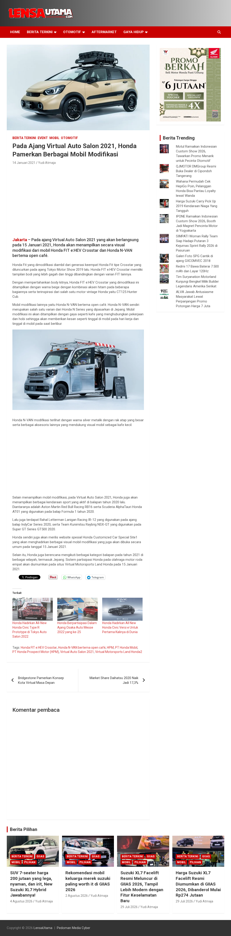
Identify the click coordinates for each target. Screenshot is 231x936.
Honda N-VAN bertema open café (82, 647)
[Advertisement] (78, 199)
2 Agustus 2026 (76, 895)
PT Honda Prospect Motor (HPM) (35, 652)
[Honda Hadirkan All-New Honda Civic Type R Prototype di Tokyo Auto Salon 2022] (32, 609)
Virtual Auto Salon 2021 (77, 652)
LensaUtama (43, 928)
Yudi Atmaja (47, 163)
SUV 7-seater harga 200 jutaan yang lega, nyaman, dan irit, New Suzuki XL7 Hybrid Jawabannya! (31, 884)
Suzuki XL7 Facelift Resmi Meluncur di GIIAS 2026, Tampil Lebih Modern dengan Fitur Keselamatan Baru (141, 886)
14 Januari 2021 (23, 163)
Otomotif (72, 32)
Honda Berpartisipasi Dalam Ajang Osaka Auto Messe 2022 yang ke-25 (77, 627)
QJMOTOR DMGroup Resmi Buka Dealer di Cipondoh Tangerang (196, 171)
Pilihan (29, 862)
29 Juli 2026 (129, 907)
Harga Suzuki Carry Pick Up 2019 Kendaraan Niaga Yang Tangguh (196, 206)
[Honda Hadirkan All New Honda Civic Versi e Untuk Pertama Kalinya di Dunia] (122, 609)
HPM (110, 647)
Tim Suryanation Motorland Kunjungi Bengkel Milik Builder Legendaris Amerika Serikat (197, 281)
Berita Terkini (40, 32)
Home (15, 32)
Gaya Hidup (133, 32)
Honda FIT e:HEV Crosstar (39, 647)
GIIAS (40, 856)
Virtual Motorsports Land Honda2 (118, 652)
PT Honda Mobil (126, 647)
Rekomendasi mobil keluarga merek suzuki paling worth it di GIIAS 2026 (87, 881)
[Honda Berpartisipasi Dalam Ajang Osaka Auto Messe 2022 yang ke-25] (77, 609)
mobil (54, 138)
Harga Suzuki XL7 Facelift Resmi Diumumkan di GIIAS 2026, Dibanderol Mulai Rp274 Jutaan (198, 884)
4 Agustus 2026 (21, 901)
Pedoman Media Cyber (73, 928)
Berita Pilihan (23, 829)
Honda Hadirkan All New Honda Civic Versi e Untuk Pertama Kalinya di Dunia (120, 627)
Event (43, 138)
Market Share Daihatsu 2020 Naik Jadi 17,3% (114, 680)
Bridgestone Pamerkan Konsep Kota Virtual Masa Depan (41, 680)
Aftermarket (104, 32)
